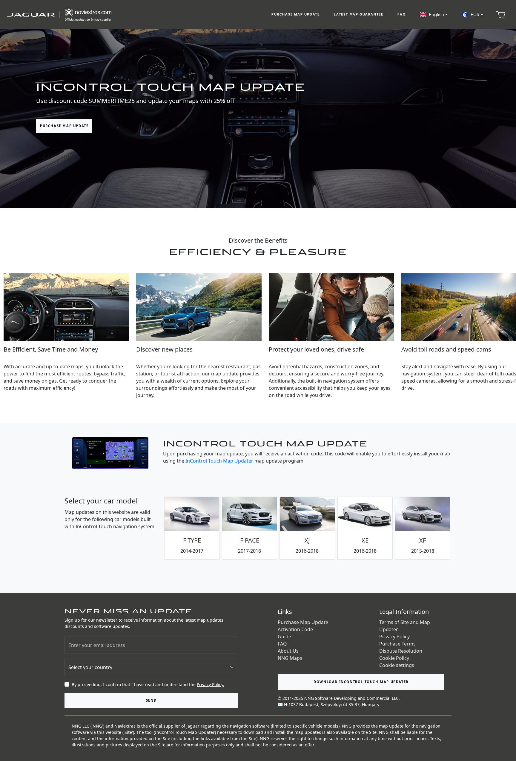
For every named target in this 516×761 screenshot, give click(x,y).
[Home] (59, 14)
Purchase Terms (397, 643)
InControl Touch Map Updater (219, 460)
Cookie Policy (394, 658)
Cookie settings (396, 665)
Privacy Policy (394, 636)
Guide (284, 636)
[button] (433, 14)
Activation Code (295, 629)
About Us (288, 651)
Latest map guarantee (358, 14)
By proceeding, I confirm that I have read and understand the (148, 684)
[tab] (191, 528)
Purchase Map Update (295, 14)
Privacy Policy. (210, 684)
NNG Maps (290, 658)
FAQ (401, 14)
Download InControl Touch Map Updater (361, 682)
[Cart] (501, 14)
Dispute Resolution (400, 651)
